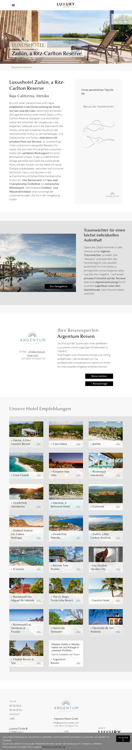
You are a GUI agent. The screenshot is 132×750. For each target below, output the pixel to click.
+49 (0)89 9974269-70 (33, 358)
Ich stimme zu (123, 738)
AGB (66, 731)
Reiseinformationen (22, 67)
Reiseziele (15, 705)
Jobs (12, 718)
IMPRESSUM (15, 731)
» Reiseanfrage (99, 383)
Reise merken (99, 376)
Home (12, 701)
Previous (5, 37)
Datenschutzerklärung (53, 746)
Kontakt (14, 714)
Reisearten (16, 710)
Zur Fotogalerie (58, 286)
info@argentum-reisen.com (66, 722)
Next (126, 37)
